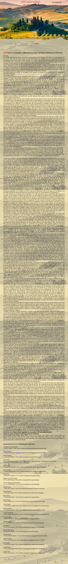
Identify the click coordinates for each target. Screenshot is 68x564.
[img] (34, 20)
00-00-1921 (7, 452)
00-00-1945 (19, 452)
